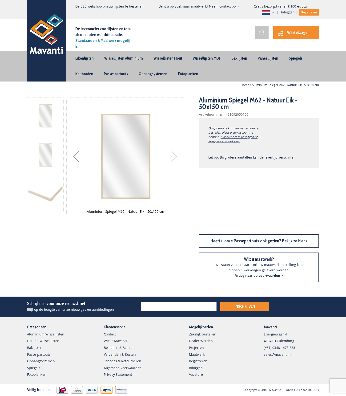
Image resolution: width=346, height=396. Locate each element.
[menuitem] (84, 58)
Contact (110, 334)
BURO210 (313, 390)
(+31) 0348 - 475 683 (279, 347)
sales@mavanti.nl (278, 354)
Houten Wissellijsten (43, 341)
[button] (269, 12)
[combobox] (230, 32)
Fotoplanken (36, 374)
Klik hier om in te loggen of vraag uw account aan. (232, 139)
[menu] (173, 66)
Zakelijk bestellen (202, 334)
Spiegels (33, 368)
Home (245, 85)
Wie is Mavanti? (116, 341)
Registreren (309, 12)
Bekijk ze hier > (294, 241)
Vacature (196, 374)
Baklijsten (34, 347)
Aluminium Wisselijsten (45, 334)
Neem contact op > (224, 6)
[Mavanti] (46, 33)
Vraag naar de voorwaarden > (259, 275)
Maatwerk (197, 354)
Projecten (196, 347)
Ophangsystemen (41, 361)
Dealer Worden (201, 341)
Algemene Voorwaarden (122, 368)
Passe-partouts (39, 354)
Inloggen (288, 12)
